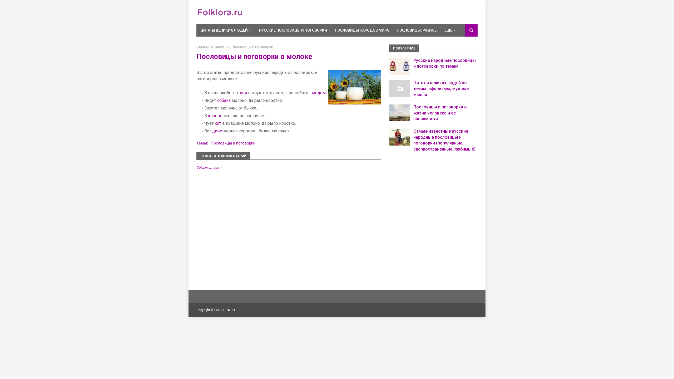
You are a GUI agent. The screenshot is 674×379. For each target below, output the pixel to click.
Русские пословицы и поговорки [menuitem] (293, 30)
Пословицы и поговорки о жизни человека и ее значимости (440, 112)
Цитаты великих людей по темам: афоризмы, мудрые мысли (441, 88)
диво (217, 130)
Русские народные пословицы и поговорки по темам (444, 63)
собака (224, 100)
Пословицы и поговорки (252, 46)
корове (215, 115)
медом (319, 92)
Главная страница (212, 46)
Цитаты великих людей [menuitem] (224, 30)
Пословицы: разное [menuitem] (417, 30)
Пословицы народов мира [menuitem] (362, 30)
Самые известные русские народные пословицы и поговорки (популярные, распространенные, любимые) (444, 140)
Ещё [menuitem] (448, 30)
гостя (242, 92)
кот (218, 123)
